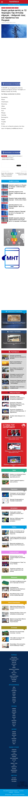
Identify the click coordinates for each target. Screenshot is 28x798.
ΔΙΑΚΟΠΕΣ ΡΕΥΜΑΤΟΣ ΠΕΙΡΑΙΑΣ (8, 159)
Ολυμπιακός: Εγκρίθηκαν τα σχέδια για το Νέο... (14, 465)
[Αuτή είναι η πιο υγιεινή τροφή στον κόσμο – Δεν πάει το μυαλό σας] (5, 633)
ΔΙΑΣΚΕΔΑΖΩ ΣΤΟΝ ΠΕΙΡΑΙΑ (15, 311)
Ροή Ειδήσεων (15, 351)
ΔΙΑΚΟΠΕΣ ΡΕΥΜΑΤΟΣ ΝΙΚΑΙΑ (7, 157)
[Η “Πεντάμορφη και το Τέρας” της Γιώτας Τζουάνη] (5, 564)
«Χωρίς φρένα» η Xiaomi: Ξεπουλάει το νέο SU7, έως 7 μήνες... (16, 513)
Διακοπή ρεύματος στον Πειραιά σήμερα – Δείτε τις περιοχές (16, 206)
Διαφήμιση (11, 792)
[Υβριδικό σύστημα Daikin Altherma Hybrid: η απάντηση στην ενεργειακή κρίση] (5, 620)
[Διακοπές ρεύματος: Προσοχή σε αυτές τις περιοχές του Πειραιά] (4, 213)
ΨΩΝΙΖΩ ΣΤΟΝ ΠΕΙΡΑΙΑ (15, 331)
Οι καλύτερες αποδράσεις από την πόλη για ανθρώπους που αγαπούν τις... (18, 539)
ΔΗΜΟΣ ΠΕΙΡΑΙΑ (4, 189)
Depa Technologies (20, 794)
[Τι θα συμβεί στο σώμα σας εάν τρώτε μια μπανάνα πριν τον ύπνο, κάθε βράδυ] (5, 639)
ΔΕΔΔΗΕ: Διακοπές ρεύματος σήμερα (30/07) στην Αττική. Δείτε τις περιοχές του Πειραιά (17, 219)
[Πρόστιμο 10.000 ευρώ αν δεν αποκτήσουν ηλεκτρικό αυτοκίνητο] (5, 520)
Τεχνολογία (14, 489)
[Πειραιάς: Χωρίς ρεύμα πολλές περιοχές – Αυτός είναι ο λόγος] (4, 199)
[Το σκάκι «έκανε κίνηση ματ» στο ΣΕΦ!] (5, 417)
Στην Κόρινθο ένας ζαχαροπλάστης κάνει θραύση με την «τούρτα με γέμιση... (17, 589)
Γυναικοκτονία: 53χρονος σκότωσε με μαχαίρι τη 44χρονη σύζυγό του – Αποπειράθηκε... (18, 382)
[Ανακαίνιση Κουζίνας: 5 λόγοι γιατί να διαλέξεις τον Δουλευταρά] (5, 614)
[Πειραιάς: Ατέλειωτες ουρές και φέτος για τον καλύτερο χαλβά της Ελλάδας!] (14, 338)
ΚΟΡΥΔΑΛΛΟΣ (8, 7)
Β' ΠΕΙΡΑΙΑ (3, 7)
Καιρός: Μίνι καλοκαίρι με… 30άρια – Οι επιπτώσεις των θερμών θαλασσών (7, 175)
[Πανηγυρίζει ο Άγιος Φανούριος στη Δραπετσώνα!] (5, 388)
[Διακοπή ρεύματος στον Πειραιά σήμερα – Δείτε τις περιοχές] (4, 206)
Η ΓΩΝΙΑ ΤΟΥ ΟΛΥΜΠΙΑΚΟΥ (9, 426)
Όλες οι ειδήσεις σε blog (14, 4)
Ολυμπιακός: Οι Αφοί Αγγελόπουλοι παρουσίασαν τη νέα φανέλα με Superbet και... (17, 398)
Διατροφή (14, 627)
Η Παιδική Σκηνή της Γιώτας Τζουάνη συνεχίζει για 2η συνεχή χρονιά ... (17, 557)
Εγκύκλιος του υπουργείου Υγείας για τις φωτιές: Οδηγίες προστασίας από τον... (18, 476)
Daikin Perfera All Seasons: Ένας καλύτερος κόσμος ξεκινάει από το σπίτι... (17, 608)
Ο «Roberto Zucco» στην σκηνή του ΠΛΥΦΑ (21, 174)
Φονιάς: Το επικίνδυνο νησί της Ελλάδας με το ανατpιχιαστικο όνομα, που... (17, 532)
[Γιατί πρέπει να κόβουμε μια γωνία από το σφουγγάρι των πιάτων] (5, 583)
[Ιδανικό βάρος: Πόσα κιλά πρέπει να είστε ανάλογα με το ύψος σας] (5, 645)
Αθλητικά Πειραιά (15, 392)
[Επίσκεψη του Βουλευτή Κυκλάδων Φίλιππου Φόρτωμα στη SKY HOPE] (5, 357)
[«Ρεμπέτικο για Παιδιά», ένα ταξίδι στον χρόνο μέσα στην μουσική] (5, 570)
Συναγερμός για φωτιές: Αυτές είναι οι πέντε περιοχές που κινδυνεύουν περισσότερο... (17, 376)
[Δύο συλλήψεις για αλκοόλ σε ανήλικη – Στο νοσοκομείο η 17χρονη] (5, 369)
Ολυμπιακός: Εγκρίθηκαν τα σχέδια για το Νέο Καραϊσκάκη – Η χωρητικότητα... (18, 411)
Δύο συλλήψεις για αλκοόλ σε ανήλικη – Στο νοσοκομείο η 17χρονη (17, 369)
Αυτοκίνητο (14, 508)
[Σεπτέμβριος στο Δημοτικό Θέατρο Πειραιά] (14, 318)
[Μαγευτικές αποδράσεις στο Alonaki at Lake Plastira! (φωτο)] (5, 545)
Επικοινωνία (16, 792)
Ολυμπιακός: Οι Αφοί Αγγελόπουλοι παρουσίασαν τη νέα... (14, 438)
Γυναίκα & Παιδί (14, 552)
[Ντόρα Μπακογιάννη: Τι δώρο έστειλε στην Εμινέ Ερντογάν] (5, 595)
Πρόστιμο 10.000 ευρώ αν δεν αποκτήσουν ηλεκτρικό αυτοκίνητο (16, 520)
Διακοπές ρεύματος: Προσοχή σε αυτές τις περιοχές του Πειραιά (17, 213)
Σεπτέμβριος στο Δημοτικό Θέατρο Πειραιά (14, 323)
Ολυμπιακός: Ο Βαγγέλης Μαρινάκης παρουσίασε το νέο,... (14, 451)
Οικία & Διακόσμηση (14, 602)
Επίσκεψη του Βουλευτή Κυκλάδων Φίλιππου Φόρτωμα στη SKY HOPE (18, 357)
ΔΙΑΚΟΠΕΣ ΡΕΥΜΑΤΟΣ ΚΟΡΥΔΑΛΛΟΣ (15, 156)
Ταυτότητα (21, 790)
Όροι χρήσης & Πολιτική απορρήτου (10, 790)
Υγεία (14, 470)
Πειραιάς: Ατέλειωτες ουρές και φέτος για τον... (14, 343)
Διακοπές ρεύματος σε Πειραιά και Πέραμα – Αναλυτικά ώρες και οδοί (17, 186)
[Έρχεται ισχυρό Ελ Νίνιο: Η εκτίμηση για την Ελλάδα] (5, 363)
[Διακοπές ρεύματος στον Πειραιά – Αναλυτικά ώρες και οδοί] (4, 193)
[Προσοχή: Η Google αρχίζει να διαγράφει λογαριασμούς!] (5, 501)
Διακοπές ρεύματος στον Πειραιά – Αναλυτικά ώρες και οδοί (17, 193)
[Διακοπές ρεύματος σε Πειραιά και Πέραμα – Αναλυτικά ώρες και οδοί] (4, 186)
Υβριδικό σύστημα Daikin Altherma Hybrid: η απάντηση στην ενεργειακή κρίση (18, 620)
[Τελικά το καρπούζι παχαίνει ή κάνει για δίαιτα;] (5, 482)
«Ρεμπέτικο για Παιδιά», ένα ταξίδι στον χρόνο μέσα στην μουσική (16, 570)
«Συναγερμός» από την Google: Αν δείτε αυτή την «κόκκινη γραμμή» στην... (17, 494)
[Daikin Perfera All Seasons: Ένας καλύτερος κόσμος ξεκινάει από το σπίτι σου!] (5, 608)
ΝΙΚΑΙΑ (13, 7)
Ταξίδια (14, 527)
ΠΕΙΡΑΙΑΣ (16, 7)
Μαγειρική (14, 577)
